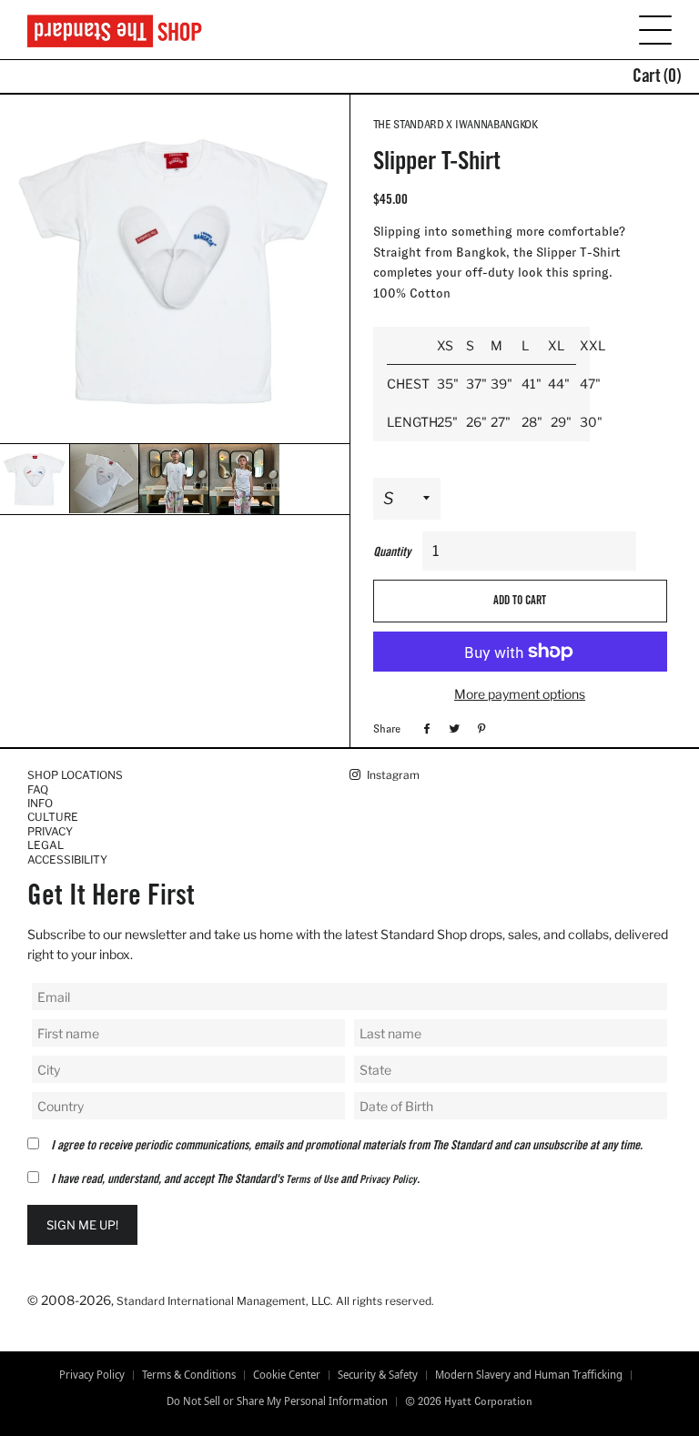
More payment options (519, 694)
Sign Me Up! (82, 1225)
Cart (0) (657, 78)
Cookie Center (286, 1375)
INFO (40, 803)
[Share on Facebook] (424, 728)
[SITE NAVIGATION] (644, 28)
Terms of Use (312, 1180)
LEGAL (45, 845)
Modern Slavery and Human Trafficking (529, 1375)
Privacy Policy (388, 1180)
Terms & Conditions (189, 1375)
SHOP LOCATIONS (75, 775)
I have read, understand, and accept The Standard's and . (235, 1180)
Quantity (391, 553)
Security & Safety (378, 1375)
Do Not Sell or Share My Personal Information (277, 1401)
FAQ (37, 789)
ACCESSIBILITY (67, 859)
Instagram (392, 775)
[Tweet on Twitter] (452, 728)
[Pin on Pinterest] (479, 728)
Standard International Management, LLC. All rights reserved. (275, 1301)
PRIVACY (50, 831)
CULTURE (52, 817)
